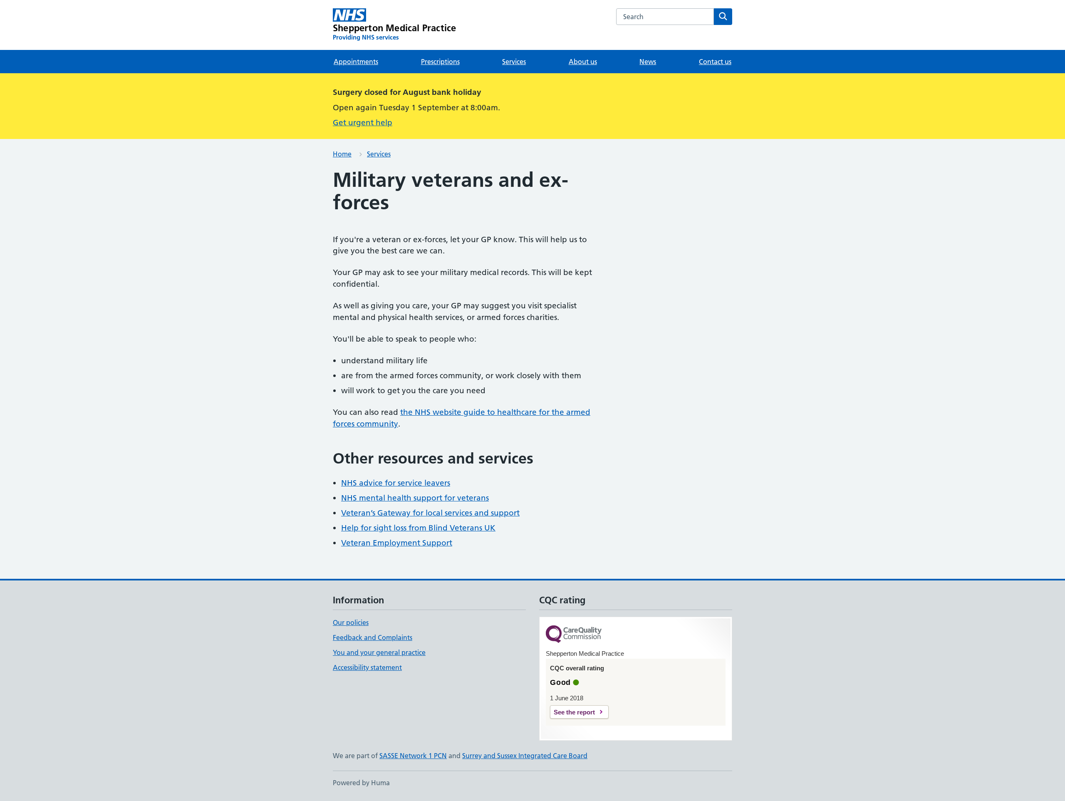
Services (514, 61)
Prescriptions (440, 61)
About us (583, 61)
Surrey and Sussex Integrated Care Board (524, 755)
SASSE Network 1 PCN (413, 755)
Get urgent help (362, 122)
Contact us (715, 61)
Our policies (351, 622)
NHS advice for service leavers (395, 483)
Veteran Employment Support (396, 543)
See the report (574, 712)
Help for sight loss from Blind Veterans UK (418, 528)
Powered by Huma (361, 783)
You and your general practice (379, 652)
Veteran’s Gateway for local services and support (430, 513)
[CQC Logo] (574, 634)
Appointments (356, 61)
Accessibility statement (367, 667)
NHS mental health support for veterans (415, 498)
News (647, 61)
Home (342, 154)
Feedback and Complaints (372, 637)
